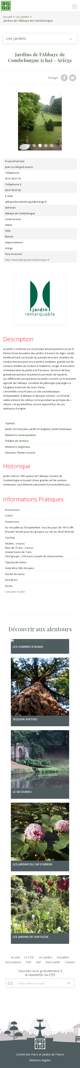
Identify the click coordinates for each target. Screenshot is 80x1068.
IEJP (38, 961)
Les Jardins (22, 17)
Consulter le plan (15, 590)
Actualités (63, 956)
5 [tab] (52, 144)
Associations (13, 961)
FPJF (28, 961)
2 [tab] (34, 144)
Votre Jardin (53, 961)
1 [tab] (28, 144)
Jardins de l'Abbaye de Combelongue (28, 20)
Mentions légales (40, 1059)
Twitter (73, 78)
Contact (70, 961)
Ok (68, 981)
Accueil (7, 17)
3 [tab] (40, 144)
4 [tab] (46, 144)
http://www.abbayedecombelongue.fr (27, 258)
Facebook (65, 78)
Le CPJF (29, 956)
